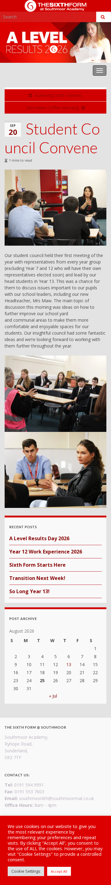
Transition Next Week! (37, 578)
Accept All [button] (59, 871)
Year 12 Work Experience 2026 (45, 551)
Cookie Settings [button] (25, 871)
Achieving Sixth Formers (59, 95)
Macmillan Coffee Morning (52, 108)
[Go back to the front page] (55, 42)
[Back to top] (97, 871)
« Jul (53, 696)
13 (68, 664)
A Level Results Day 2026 (39, 538)
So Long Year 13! (29, 591)
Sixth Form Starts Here (37, 564)
